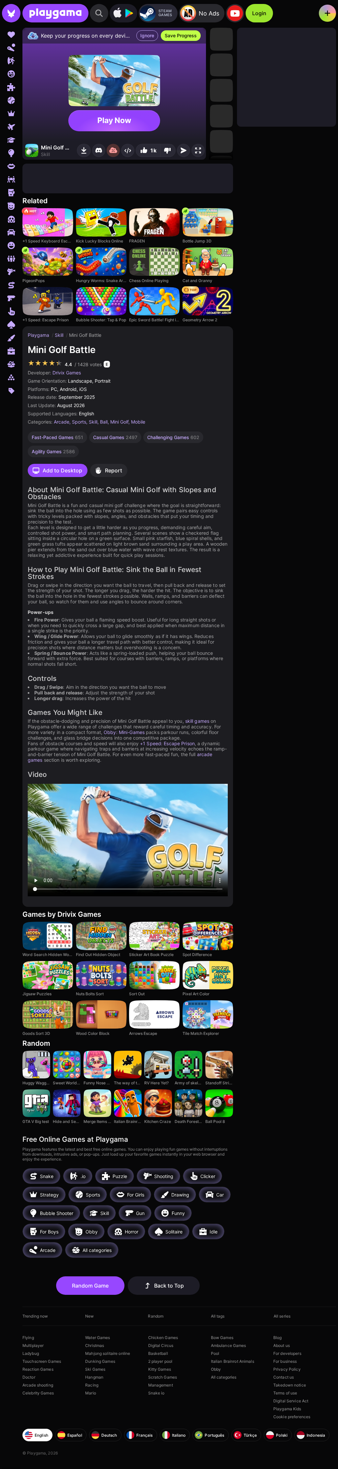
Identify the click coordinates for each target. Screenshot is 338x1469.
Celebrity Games (38, 1392)
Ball (104, 422)
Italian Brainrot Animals (232, 1361)
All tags (218, 1316)
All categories (224, 1377)
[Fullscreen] (198, 150)
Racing (91, 1385)
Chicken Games (163, 1337)
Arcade (61, 422)
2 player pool (160, 1361)
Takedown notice (289, 1385)
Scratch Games (162, 1377)
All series (282, 1316)
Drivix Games (66, 372)
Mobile (138, 422)
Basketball (158, 1353)
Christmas (94, 1345)
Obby (216, 1369)
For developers (287, 1353)
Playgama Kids (287, 1408)
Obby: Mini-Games (124, 732)
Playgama (39, 335)
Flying (28, 1337)
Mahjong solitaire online (107, 1353)
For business (285, 1361)
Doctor (28, 1377)
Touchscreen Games (41, 1361)
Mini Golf (119, 422)
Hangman (94, 1377)
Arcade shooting (37, 1385)
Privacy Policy (287, 1369)
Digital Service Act (290, 1400)
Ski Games (95, 1369)
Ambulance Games (228, 1345)
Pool (215, 1353)
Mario (90, 1392)
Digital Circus (161, 1345)
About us (281, 1345)
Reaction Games (37, 1369)
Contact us (283, 1377)
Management (160, 1385)
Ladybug (30, 1353)
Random (155, 1316)
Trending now (35, 1316)
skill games (197, 721)
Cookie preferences (291, 1416)
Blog (277, 1337)
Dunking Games (100, 1361)
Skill (60, 335)
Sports (79, 422)
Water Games (97, 1337)
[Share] (127, 150)
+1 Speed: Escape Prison (167, 743)
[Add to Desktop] (84, 150)
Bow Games (222, 1337)
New (89, 1316)
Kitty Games (159, 1369)
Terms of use (285, 1392)
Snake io (156, 1392)
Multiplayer (33, 1345)
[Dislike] (168, 150)
